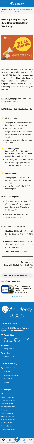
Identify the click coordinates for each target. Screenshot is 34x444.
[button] (13, 297)
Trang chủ (5, 9)
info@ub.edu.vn (9, 349)
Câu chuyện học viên (8, 407)
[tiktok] (22, 316)
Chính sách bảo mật (7, 416)
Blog (10, 9)
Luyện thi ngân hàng (7, 397)
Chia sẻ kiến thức (7, 394)
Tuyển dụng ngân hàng (8, 400)
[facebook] (12, 316)
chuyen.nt (13, 217)
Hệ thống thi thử (6, 423)
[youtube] (17, 316)
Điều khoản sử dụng (8, 419)
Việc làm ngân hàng (7, 403)
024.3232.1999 (9, 356)
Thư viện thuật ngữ (7, 413)
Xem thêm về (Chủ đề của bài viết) (16, 275)
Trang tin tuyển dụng (8, 429)
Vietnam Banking (16, 84)
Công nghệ (4, 410)
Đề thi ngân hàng (6, 426)
